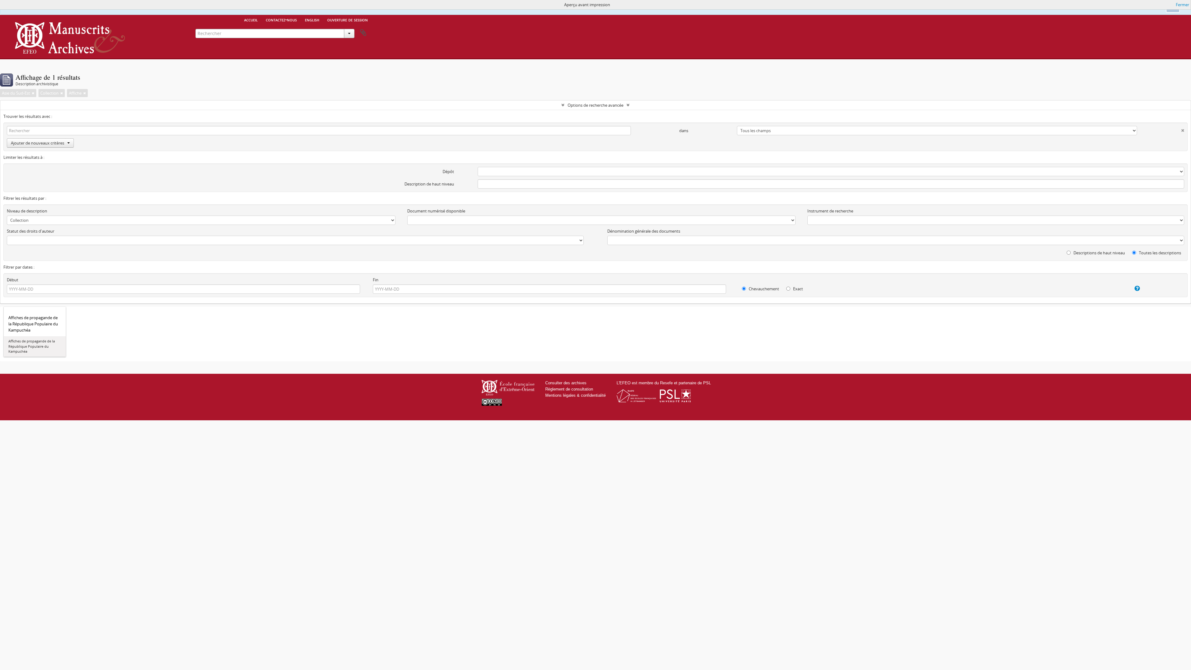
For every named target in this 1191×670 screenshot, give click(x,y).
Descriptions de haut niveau (1099, 253)
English (312, 19)
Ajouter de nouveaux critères (37, 143)
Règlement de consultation (569, 389)
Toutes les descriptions (1159, 253)
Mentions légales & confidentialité (575, 395)
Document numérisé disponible (436, 211)
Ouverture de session (347, 19)
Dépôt (448, 171)
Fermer (1182, 4)
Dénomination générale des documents (643, 231)
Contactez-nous (281, 19)
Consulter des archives (566, 383)
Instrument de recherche (830, 211)
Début (12, 280)
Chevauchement (763, 289)
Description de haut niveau (429, 184)
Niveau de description (27, 211)
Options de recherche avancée (595, 105)
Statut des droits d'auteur (30, 231)
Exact (797, 289)
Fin (375, 280)
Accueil (251, 19)
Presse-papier (363, 33)
